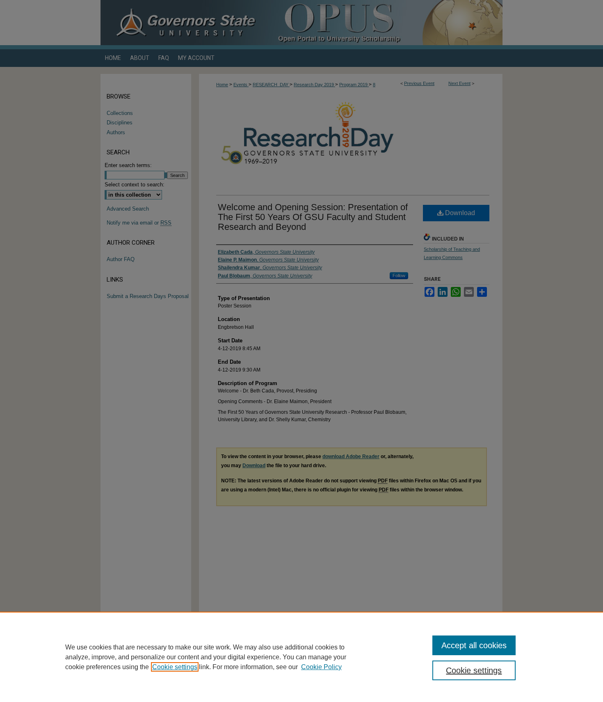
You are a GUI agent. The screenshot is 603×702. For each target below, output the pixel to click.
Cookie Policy (321, 666)
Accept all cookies (474, 645)
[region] (301, 657)
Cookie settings (174, 666)
